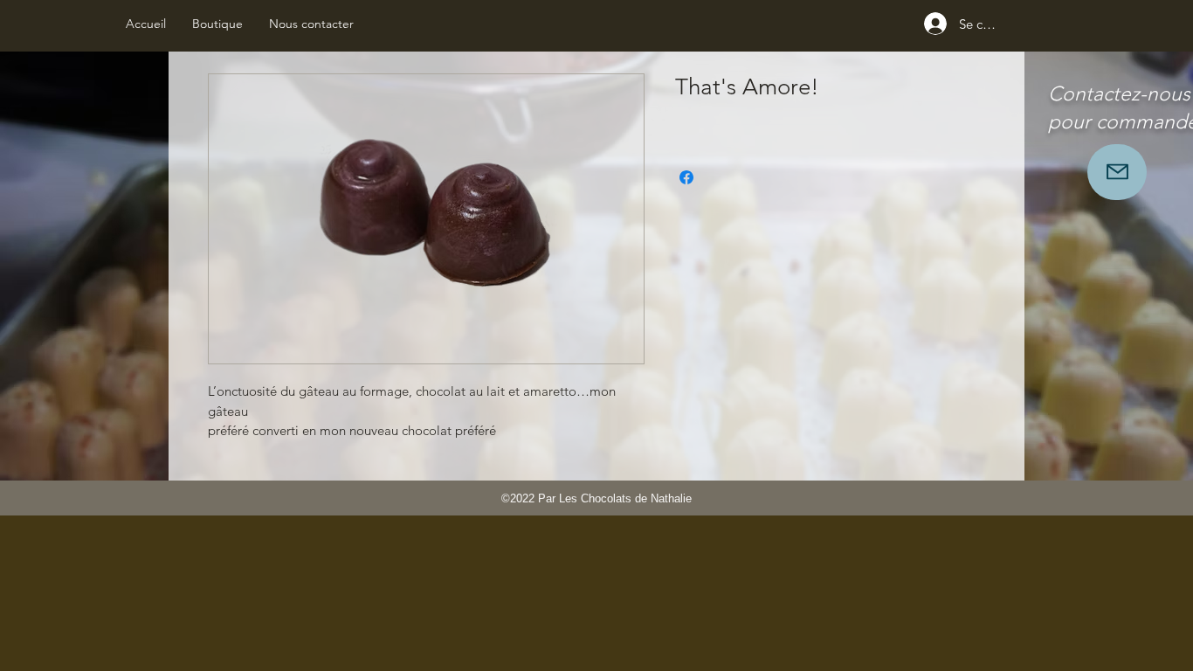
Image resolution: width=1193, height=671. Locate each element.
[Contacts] (1117, 172)
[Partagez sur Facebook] (686, 177)
